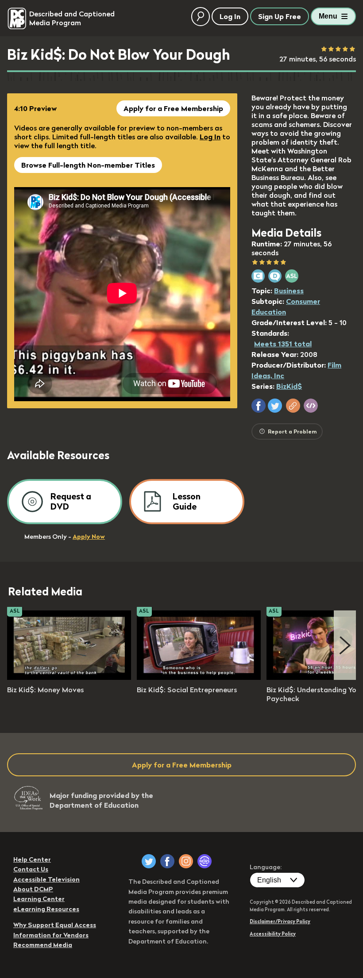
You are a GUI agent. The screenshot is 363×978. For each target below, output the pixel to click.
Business (289, 290)
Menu (328, 16)
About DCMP (33, 889)
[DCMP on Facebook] (167, 861)
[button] (258, 406)
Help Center (32, 859)
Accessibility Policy (273, 934)
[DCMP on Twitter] (149, 861)
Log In (210, 136)
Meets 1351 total (283, 343)
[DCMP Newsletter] (204, 861)
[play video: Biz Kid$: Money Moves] (69, 677)
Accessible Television (46, 879)
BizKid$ (289, 386)
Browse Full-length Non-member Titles (88, 165)
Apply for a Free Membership (173, 108)
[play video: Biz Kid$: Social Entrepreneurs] (199, 677)
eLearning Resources (46, 909)
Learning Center (39, 899)
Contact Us (30, 869)
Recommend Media (42, 945)
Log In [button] (230, 16)
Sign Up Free (279, 16)
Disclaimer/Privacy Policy (280, 921)
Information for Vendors (51, 935)
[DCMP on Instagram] (186, 861)
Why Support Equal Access (54, 925)
